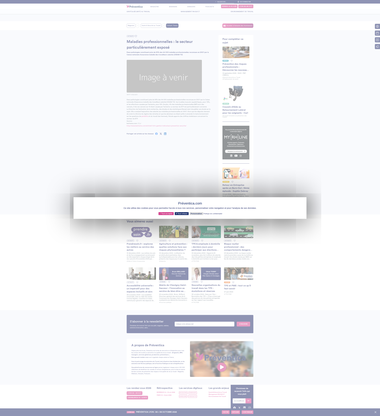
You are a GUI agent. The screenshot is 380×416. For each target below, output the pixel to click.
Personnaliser (196, 213)
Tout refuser (182, 213)
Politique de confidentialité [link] (213, 213)
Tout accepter (167, 213)
